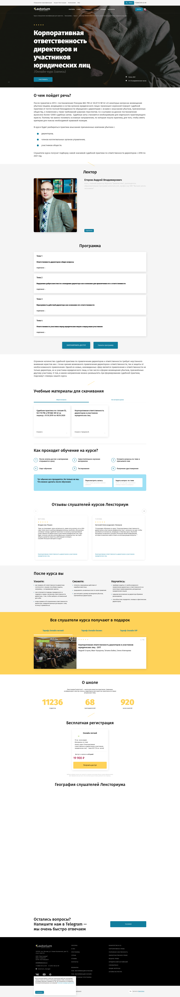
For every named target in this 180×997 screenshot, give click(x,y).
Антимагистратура (115, 971)
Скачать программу (105, 345)
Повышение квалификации (43, 3)
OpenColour (141, 991)
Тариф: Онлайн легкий (53, 630)
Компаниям (72, 3)
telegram (128, 924)
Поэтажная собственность (118, 952)
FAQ (79, 3)
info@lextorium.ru (41, 962)
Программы (86, 9)
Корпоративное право (117, 949)
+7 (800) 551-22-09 (140, 3)
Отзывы (103, 9)
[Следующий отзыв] (144, 511)
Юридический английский (118, 962)
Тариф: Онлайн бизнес (91, 630)
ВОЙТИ (139, 9)
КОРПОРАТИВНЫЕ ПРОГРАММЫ (81, 977)
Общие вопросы (114, 968)
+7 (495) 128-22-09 (53, 966)
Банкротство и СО (115, 945)
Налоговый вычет (76, 991)
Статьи (96, 9)
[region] (90, 205)
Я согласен (39, 992)
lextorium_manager (44, 969)
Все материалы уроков (117, 399)
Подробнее (89, 230)
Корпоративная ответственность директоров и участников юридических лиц (103, 16)
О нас (78, 9)
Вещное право (114, 958)
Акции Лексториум (60, 3)
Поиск (130, 3)
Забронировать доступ (76, 345)
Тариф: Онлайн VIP (128, 630)
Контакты (111, 9)
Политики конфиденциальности (65, 983)
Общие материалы (61, 399)
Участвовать (43, 79)
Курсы (75, 16)
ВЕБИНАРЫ (74, 967)
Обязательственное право (118, 955)
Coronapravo (113, 965)
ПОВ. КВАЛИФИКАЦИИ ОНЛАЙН (81, 974)
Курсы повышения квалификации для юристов (48, 16)
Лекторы (72, 9)
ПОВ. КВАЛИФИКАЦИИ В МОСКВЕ (82, 971)
